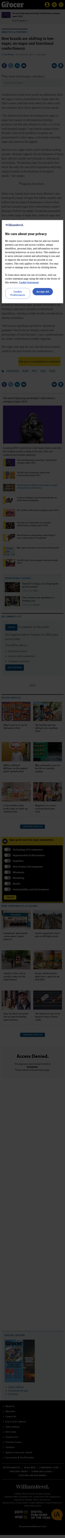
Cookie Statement (29, 282)
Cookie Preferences (17, 293)
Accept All (42, 291)
